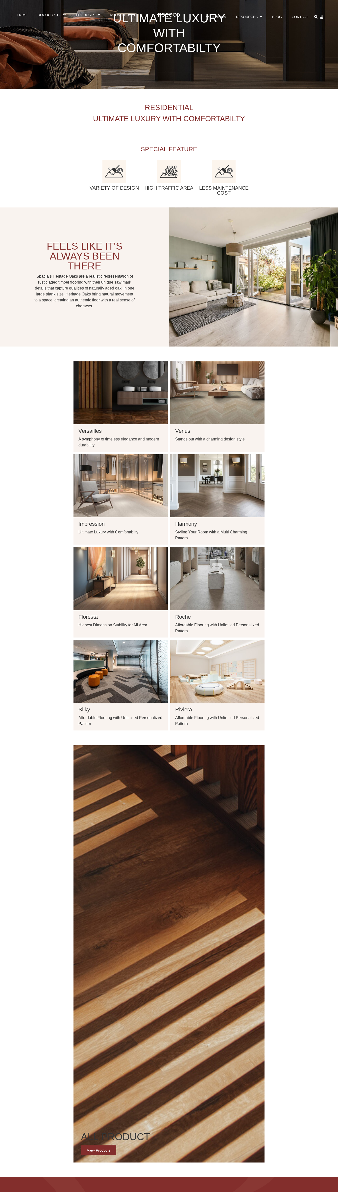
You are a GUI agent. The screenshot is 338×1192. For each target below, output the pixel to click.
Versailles (90, 431)
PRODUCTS (85, 15)
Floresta (88, 617)
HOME (22, 15)
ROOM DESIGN (122, 15)
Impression (91, 524)
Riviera (183, 709)
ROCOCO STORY (52, 15)
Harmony (186, 524)
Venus (182, 431)
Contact (300, 17)
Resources (247, 17)
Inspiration (215, 17)
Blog (277, 17)
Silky (84, 709)
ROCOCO (169, 15)
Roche (183, 617)
